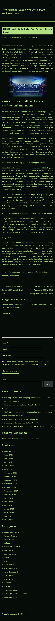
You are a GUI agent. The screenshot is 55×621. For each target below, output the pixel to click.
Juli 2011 (8, 520)
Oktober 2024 (10, 487)
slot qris (8, 579)
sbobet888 (14, 276)
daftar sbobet (40, 272)
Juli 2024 (8, 498)
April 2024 (9, 509)
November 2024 (10, 484)
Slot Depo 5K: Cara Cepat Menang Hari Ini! (25, 419)
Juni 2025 (8, 459)
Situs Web (6, 356)
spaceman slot (10, 590)
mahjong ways (10, 554)
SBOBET (7, 558)
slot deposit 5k (11, 572)
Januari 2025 (10, 477)
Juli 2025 (8, 455)
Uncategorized (18, 272)
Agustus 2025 (10, 451)
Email (5, 349)
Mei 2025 (8, 462)
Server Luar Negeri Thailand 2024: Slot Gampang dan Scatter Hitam (40, 290)
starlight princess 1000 (15, 594)
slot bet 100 (10, 565)
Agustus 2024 (10, 495)
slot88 (7, 586)
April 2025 (9, 466)
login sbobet (8, 49)
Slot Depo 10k (10, 568)
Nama (5, 343)
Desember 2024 (10, 480)
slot (6, 561)
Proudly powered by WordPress (16, 614)
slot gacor (9, 576)
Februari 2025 (10, 473)
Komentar (8, 313)
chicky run (9, 540)
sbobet (5, 276)
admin (34, 38)
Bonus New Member (12, 532)
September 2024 (11, 491)
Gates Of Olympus (12, 547)
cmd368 (7, 543)
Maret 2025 (9, 469)
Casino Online (10, 536)
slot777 (7, 583)
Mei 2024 (8, 505)
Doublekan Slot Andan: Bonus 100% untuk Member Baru (13, 290)
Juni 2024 (8, 502)
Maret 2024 (9, 513)
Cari (4, 380)
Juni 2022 (8, 516)
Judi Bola (8, 550)
